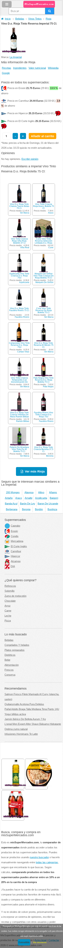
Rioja (48, 18)
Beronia (49, 456)
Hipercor (15, 556)
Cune (50, 247)
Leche (8, 615)
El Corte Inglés (19, 546)
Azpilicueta (24, 282)
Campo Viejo (23, 352)
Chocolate (10, 601)
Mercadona (17, 541)
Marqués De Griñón (44, 282)
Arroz (8, 605)
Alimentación (12, 665)
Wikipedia (53, 68)
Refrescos (10, 586)
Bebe (7, 660)
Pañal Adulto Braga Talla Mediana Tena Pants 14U (32, 709)
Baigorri (54, 498)
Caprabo (15, 525)
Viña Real (24, 247)
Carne (8, 610)
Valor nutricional (37, 68)
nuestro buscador (39, 857)
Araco (50, 213)
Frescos (9, 670)
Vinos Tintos (35, 18)
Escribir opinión (30, 159)
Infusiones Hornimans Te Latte (21, 734)
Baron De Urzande (48, 503)
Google (6, 73)
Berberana (11, 509)
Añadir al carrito (42, 136)
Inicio (8, 18)
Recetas (6, 68)
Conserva (10, 674)
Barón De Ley (27, 503)
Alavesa (29, 492)
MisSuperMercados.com (39, 4)
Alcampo (15, 561)
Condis (14, 536)
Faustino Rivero (22, 317)
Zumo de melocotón (15, 596)
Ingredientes (20, 68)
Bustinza (52, 509)
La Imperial (16, 57)
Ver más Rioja (35, 471)
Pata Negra (48, 387)
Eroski (14, 531)
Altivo (41, 492)
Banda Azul (11, 503)
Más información (40, 942)
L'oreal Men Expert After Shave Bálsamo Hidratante (33, 724)
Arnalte (28, 498)
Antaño (9, 498)
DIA (13, 566)
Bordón (39, 509)
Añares (53, 492)
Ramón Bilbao (22, 421)
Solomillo (9, 591)
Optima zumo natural (16, 729)
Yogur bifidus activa (15, 714)
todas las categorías (47, 862)
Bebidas (19, 18)
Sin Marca (24, 213)
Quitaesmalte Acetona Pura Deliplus (24, 704)
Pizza (8, 620)
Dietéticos (10, 655)
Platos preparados (15, 650)
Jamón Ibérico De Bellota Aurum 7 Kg (25, 719)
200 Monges (13, 492)
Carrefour (16, 551)
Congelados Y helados (17, 645)
